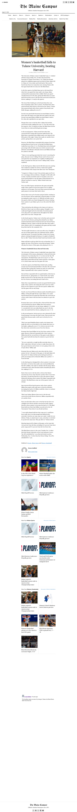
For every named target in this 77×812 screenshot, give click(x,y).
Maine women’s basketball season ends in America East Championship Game (29, 582)
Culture (27, 15)
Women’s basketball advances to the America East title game (28, 630)
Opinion (40, 15)
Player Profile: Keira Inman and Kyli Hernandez (27, 514)
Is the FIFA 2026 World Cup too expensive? (28, 474)
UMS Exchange (64, 15)
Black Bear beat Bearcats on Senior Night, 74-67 (28, 650)
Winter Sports (35, 443)
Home (9, 15)
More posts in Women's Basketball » (48, 589)
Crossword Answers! (22, 19)
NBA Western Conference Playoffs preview (29, 557)
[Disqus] (38, 674)
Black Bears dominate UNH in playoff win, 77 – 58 (46, 630)
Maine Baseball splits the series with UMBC (47, 474)
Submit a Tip (12, 19)
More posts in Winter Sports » (50, 520)
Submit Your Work (63, 19)
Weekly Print (32, 19)
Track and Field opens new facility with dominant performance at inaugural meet (47, 558)
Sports (33, 15)
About (14, 15)
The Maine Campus (38, 6)
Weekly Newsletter (42, 19)
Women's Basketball (46, 443)
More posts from (32, 452)
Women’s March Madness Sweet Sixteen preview (47, 606)
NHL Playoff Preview (27, 493)
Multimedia (48, 15)
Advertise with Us (53, 19)
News (20, 15)
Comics (55, 15)
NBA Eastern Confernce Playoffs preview (46, 494)
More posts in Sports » (51, 457)
